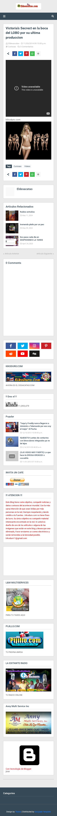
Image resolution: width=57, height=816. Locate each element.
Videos (27, 166)
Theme (18, 812)
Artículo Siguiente (44, 253)
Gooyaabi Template (43, 812)
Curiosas (12, 46)
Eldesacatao (13, 43)
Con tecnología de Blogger (18, 769)
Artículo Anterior (12, 253)
